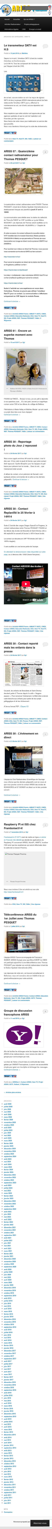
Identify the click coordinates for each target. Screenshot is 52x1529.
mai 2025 (7, 1135)
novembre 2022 (10, 1203)
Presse (25, 721)
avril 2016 (7, 1403)
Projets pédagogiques (31, 24)
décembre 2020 (10, 1259)
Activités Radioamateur (12, 24)
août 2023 (7, 1185)
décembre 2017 (10, 1350)
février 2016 (8, 1408)
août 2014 (7, 1437)
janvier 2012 (8, 1482)
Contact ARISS (9, 316)
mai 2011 (7, 1503)
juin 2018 (7, 1335)
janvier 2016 (8, 1411)
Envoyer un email (35, 29)
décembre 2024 (10, 1148)
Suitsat (16, 1084)
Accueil (7, 19)
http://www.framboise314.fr (13, 892)
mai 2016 (7, 1400)
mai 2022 (7, 1217)
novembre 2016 (10, 1385)
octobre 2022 (9, 1206)
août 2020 (7, 1269)
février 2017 (8, 1377)
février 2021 (8, 1253)
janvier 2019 (8, 1316)
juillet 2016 (8, 1395)
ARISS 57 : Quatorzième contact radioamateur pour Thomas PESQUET (21, 155)
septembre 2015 (10, 1416)
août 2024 (7, 1159)
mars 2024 (8, 1167)
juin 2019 (7, 1303)
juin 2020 (7, 1274)
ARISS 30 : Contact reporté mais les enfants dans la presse (21, 647)
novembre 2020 (10, 1261)
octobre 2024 (9, 1154)
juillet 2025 (8, 1130)
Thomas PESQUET (27, 318)
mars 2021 (8, 1251)
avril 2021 (7, 1248)
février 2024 (8, 1169)
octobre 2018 (9, 1324)
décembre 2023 (10, 1175)
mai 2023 (7, 1190)
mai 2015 (7, 1424)
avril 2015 (7, 1427)
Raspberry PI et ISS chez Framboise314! (20, 826)
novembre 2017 (10, 1353)
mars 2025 (8, 1140)
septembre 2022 (10, 1209)
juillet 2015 (8, 1421)
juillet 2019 (8, 1301)
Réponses (24, 1084)
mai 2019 (7, 1306)
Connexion (8, 1512)
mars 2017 (8, 1374)
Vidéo (30, 139)
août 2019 (7, 1298)
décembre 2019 (10, 1287)
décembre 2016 (10, 1382)
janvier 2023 (8, 1198)
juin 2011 (7, 1500)
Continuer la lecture (12, 301)
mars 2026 (8, 1117)
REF (18, 318)
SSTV (33, 998)
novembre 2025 (10, 1122)
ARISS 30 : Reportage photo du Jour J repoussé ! (20, 445)
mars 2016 (8, 1406)
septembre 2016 (10, 1390)
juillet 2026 (8, 1106)
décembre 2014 (10, 1434)
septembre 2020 (10, 1266)
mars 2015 (8, 1429)
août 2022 (7, 1211)
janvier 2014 (8, 1445)
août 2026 (7, 1104)
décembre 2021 (10, 1227)
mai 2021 (7, 1245)
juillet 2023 (8, 1188)
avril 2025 (7, 1138)
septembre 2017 (10, 1358)
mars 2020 (8, 1282)
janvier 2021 (8, 1256)
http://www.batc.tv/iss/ (12, 257)
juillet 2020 (8, 1272)
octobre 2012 (9, 1463)
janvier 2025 (8, 1146)
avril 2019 (7, 1308)
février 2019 (8, 1314)
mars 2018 (8, 1343)
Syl (24, 163)
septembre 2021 (10, 1235)
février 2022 (8, 1222)
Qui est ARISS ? (29, 19)
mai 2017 (7, 1369)
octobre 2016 (9, 1387)
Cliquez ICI (24, 706)
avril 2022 (7, 1219)
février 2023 (8, 1196)
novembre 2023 (10, 1177)
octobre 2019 (9, 1293)
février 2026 (8, 1119)
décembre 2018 (10, 1319)
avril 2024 (7, 1164)
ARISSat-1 (16, 1082)
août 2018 (7, 1329)
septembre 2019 (10, 1295)
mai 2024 (7, 1161)
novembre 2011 (10, 1487)
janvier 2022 (8, 1224)
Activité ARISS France (20, 314)
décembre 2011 (10, 1484)
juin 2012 (7, 1471)
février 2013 (8, 1455)
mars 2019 (8, 1311)
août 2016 (7, 1392)
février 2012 (8, 1479)
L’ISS (23, 29)
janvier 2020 (8, 1285)
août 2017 (7, 1361)
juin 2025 (7, 1133)
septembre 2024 (10, 1156)
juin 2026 (7, 1109)
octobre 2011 (9, 1490)
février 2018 (8, 1345)
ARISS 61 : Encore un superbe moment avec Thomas (18, 334)
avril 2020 (7, 1280)
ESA (32, 316)
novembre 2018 (10, 1322)
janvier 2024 (8, 1172)
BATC (39, 314)
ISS (26, 139)
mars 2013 (8, 1453)
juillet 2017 (8, 1364)
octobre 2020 (9, 1264)
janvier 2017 (8, 1379)
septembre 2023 (10, 1182)
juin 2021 (7, 1243)
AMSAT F (32, 314)
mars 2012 (8, 1476)
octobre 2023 (9, 1180)
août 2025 (7, 1127)
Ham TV (15, 139)
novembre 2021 (10, 1230)
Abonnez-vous (39, 1523)
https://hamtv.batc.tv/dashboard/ (16, 270)
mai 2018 (7, 1337)
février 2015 (8, 1432)
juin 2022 (7, 1214)
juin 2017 (7, 1366)
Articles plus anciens (12, 1092)
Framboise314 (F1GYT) (12, 837)
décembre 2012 (10, 1461)
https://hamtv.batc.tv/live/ (13, 283)
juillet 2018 (8, 1332)
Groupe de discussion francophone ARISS (18, 1012)
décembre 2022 (10, 1201)
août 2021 (7, 1238)
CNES (44, 314)
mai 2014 (7, 1440)
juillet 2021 (8, 1240)
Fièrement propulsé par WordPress (26, 1522)
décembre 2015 (10, 1413)
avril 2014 (7, 1442)
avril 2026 (7, 1114)
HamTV (21, 139)
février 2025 (8, 1143)
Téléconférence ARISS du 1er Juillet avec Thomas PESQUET (20, 918)
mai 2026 (7, 1112)
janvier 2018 (8, 1348)
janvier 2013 (8, 1458)
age (6, 554)
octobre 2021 (9, 1232)
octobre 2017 (9, 1356)
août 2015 (7, 1419)
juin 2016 (7, 1398)
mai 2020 (7, 1277)
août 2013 (7, 1450)
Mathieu (25, 53)
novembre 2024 (10, 1151)
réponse (35, 904)
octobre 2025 (9, 1125)
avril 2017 (7, 1371)
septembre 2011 (10, 1492)
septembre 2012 (10, 1466)
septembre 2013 (10, 1448)
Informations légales (11, 29)
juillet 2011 (8, 1497)
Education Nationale (22, 316)
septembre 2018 (10, 1327)
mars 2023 (8, 1193)
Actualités (16, 19)
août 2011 (7, 1495)
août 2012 (7, 1469)
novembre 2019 (10, 1290)
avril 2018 (7, 1340)
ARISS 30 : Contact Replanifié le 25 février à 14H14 (19, 512)
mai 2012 (7, 1474)
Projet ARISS (11, 318)
